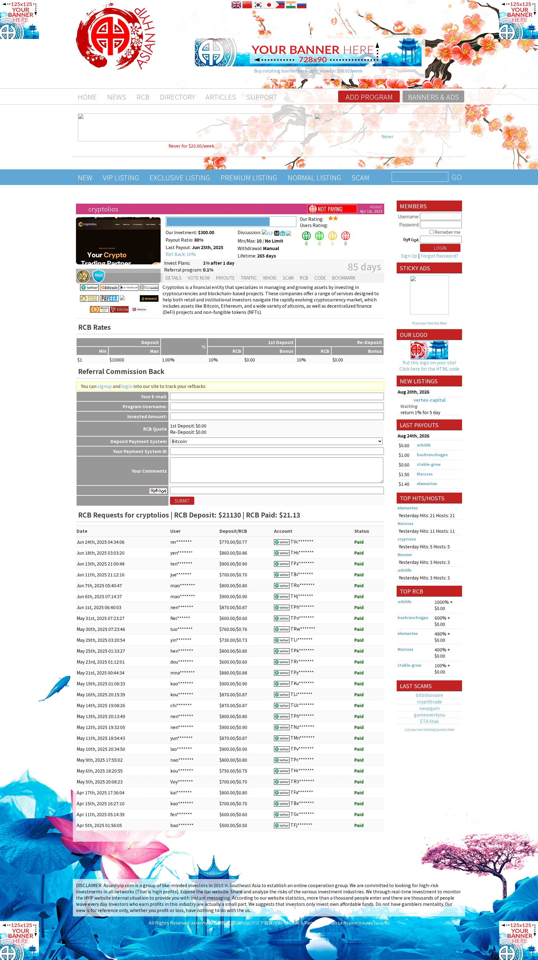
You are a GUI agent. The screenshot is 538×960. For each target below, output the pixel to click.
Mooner (405, 554)
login (126, 386)
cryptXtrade (429, 701)
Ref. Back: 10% (181, 254)
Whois (269, 278)
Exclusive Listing (179, 177)
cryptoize (407, 538)
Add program (369, 97)
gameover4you (429, 715)
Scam (360, 177)
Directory (177, 97)
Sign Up (409, 256)
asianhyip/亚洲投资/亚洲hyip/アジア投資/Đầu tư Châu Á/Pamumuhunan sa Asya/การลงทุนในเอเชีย (290, 923)
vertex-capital (429, 400)
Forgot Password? (439, 256)
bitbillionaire (429, 695)
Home (87, 97)
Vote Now (199, 278)
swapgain (429, 708)
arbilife (424, 444)
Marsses (425, 473)
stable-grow (429, 464)
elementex (427, 483)
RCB (142, 97)
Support (261, 97)
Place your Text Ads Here (429, 323)
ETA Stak (429, 721)
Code (320, 278)
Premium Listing (248, 177)
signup (104, 386)
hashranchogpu (432, 454)
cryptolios (103, 208)
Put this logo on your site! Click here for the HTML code (429, 365)
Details (174, 278)
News (116, 97)
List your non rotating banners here (429, 729)
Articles (220, 97)
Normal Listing (314, 177)
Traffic (249, 278)
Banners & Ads (433, 97)
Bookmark (343, 278)
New (85, 177)
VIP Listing (121, 177)
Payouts (225, 278)
